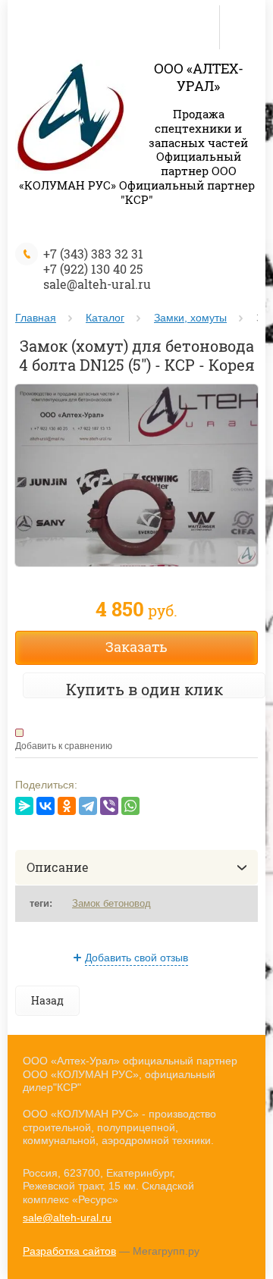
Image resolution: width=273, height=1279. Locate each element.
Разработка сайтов (69, 1251)
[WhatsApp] (130, 806)
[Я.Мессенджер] (24, 806)
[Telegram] (88, 806)
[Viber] (109, 806)
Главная (35, 318)
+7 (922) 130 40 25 (93, 269)
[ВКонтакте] (45, 806)
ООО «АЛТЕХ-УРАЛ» (198, 77)
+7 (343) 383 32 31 (93, 254)
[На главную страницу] (71, 118)
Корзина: (242, 16)
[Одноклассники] (67, 806)
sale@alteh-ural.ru (97, 284)
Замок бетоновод (111, 903)
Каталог (105, 318)
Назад (47, 1000)
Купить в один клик (144, 689)
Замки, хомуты (190, 318)
